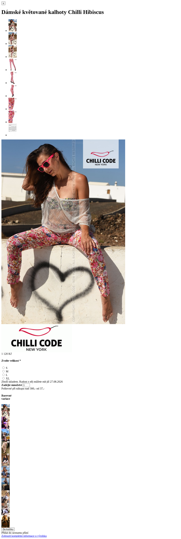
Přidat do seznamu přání (14, 532)
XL (8, 378)
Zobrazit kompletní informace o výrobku (24, 535)
